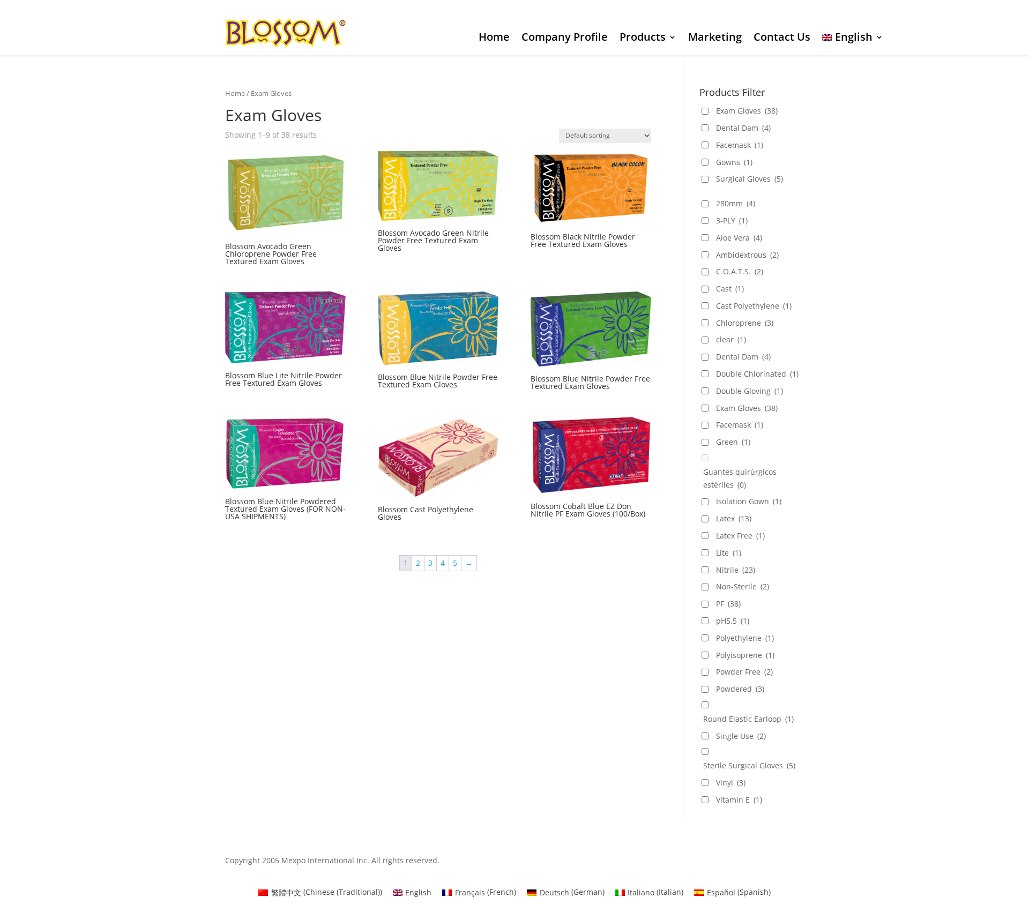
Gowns (734, 162)
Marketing (715, 38)
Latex (733, 518)
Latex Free (740, 535)
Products (643, 38)
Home (494, 38)
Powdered (740, 689)
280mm (735, 203)
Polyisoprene (745, 655)
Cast (730, 288)
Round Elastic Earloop (748, 719)
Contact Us (782, 38)
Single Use (741, 736)
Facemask (739, 145)
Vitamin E (739, 800)
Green (733, 442)
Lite (728, 553)
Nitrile (735, 570)
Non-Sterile (742, 586)
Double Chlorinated (757, 374)
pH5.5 (732, 621)
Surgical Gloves (749, 179)
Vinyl (730, 782)
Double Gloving (749, 391)
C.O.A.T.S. (739, 271)
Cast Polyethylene (754, 306)
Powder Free (744, 672)
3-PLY (732, 220)
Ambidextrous (747, 255)
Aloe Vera (739, 238)
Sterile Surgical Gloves (749, 765)
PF (728, 604)
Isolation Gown (748, 501)
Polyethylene (745, 638)
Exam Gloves (747, 111)
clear (731, 339)
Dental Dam (743, 128)
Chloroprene (744, 323)
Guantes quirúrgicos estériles (740, 478)
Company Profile (564, 38)
